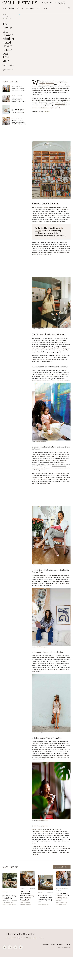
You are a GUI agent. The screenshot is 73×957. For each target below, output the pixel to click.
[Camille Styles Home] (20, 3)
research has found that (59, 466)
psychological (44, 831)
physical (36, 831)
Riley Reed (47, 111)
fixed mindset (44, 207)
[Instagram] (10, 947)
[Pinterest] (15, 947)
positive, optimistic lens (46, 83)
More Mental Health (61, 867)
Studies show (61, 462)
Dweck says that (60, 104)
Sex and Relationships (62, 888)
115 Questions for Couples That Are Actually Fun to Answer (62, 896)
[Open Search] (69, 8)
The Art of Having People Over (9, 897)
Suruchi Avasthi (40, 328)
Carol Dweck (43, 102)
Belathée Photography (42, 441)
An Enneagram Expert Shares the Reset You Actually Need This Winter (18, 99)
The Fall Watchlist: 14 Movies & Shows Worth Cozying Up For (45, 898)
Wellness (40, 892)
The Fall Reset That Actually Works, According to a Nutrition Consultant (27, 895)
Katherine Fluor (9, 70)
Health (13, 86)
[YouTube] (21, 947)
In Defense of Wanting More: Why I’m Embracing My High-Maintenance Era (19, 122)
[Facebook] (4, 947)
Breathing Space (7, 890)
